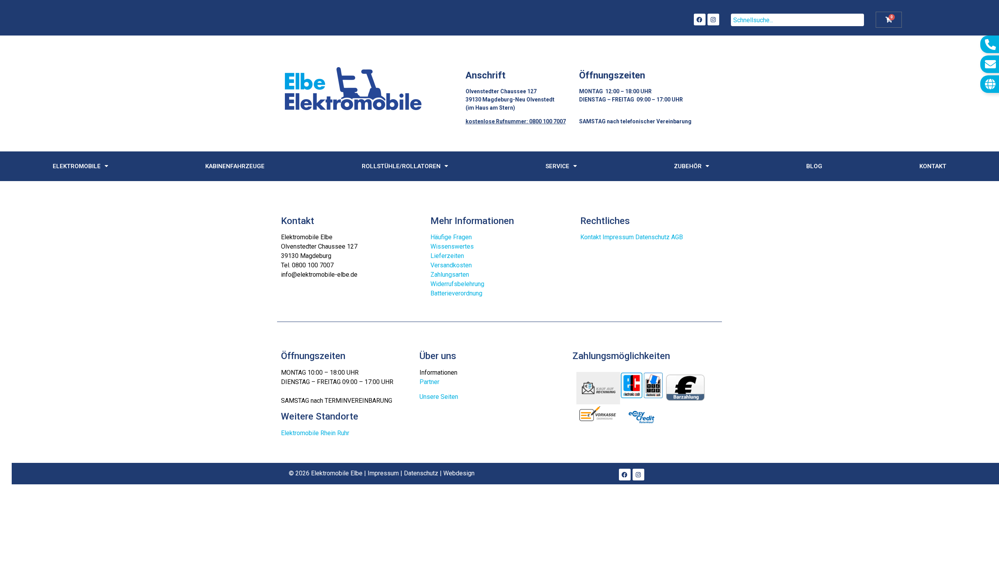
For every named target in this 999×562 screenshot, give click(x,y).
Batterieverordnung (456, 293)
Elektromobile (77, 166)
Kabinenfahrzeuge (235, 166)
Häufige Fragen (451, 237)
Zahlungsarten (449, 274)
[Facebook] (700, 19)
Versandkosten (451, 265)
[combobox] (797, 20)
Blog (814, 166)
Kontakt (932, 166)
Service (557, 166)
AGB (677, 237)
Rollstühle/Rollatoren (401, 166)
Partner (429, 382)
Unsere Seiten (439, 396)
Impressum (618, 237)
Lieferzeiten (447, 256)
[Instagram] (713, 19)
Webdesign (459, 473)
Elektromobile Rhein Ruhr (315, 433)
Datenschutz (652, 237)
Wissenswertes (452, 246)
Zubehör (688, 166)
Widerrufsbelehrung (457, 284)
